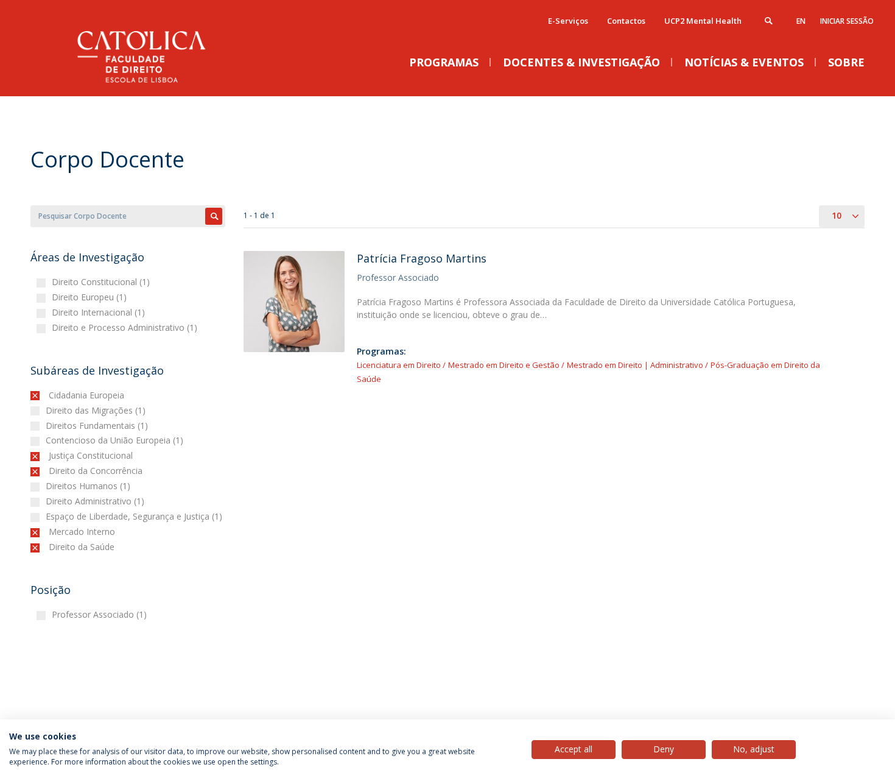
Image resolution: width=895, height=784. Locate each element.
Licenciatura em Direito (399, 364)
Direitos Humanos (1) (89, 486)
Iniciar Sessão (847, 21)
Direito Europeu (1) (91, 297)
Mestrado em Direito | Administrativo (635, 364)
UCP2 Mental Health (703, 20)
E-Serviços (568, 20)
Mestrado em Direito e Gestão (504, 364)
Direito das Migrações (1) (97, 410)
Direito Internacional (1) (100, 312)
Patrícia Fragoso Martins (421, 258)
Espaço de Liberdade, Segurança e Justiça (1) (135, 516)
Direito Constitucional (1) (102, 282)
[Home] (152, 84)
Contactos (626, 20)
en (801, 21)
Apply (213, 216)
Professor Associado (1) (101, 614)
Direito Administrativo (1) (96, 501)
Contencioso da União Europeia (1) (116, 440)
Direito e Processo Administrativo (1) (126, 327)
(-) (51, 395)
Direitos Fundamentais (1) (98, 425)
